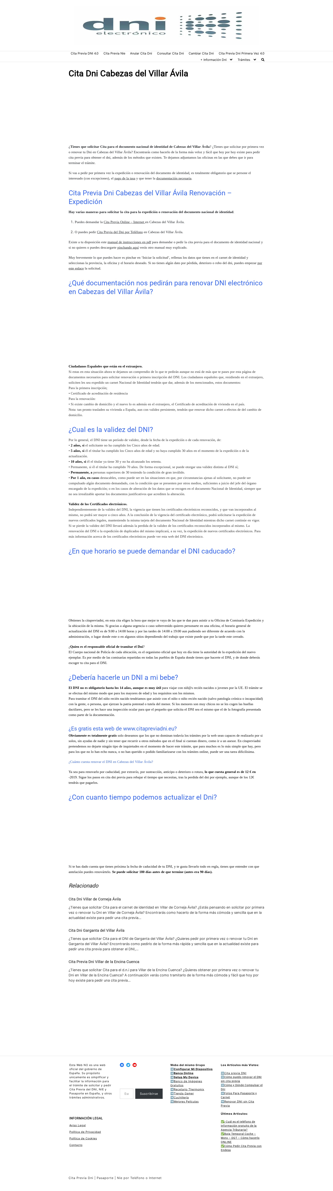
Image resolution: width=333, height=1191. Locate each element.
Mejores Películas (186, 1101)
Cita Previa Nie (114, 53)
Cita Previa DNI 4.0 (84, 53)
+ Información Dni (213, 60)
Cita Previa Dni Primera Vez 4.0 (241, 53)
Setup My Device (186, 1077)
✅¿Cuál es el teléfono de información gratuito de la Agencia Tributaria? (239, 1125)
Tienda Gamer (184, 1093)
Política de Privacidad (85, 1131)
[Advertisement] (166, 112)
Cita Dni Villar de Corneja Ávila (95, 899)
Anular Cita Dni (141, 53)
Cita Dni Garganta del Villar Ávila (96, 930)
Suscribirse (149, 1094)
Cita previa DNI (233, 1073)
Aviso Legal (77, 1125)
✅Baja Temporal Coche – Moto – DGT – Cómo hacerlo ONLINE (240, 1137)
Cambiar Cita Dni (201, 53)
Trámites (244, 60)
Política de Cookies (83, 1138)
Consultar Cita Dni (170, 53)
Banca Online (183, 1073)
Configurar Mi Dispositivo (193, 1069)
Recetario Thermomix (189, 1089)
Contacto (75, 1145)
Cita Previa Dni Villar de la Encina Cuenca (104, 961)
